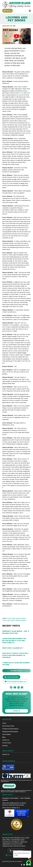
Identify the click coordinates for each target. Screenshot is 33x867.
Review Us (5, 754)
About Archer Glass (8, 726)
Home (4, 723)
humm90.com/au (5, 781)
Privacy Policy (6, 743)
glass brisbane (20, 618)
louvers (4, 620)
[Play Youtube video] (16, 36)
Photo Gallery (6, 734)
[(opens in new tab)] (8, 770)
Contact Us (5, 740)
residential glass (20, 620)
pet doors (11, 620)
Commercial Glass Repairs (10, 729)
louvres (21, 93)
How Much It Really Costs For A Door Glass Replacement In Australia (15, 655)
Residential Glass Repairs (10, 731)
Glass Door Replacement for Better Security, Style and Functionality (14, 640)
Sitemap (5, 745)
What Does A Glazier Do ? (12, 648)
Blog (3, 737)
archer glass (11, 618)
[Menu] (30, 10)
